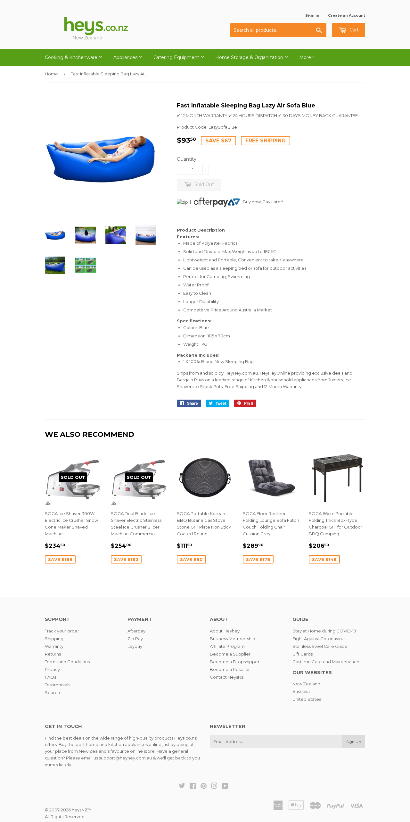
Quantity (186, 159)
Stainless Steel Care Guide (320, 646)
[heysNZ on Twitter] (182, 786)
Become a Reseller (230, 669)
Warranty (54, 646)
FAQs (50, 677)
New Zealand (306, 683)
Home (51, 73)
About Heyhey (225, 630)
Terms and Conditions (67, 661)
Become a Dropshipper (234, 661)
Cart (353, 30)
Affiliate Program (227, 646)
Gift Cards (302, 654)
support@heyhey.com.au (125, 757)
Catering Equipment (177, 57)
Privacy (52, 669)
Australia (301, 691)
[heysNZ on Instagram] (214, 786)
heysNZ (79, 809)
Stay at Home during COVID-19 (324, 630)
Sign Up (353, 741)
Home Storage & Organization (249, 57)
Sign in (312, 15)
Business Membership (232, 638)
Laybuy (134, 646)
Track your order (62, 630)
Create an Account (346, 15)
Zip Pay (135, 638)
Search (52, 692)
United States (306, 699)
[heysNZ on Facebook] (192, 786)
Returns (53, 654)
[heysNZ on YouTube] (225, 786)
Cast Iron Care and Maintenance (325, 661)
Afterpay (136, 630)
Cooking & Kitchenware (72, 57)
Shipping (54, 638)
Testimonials (57, 684)
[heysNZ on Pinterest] (203, 786)
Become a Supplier (230, 654)
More (305, 57)
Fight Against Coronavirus (318, 638)
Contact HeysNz (226, 677)
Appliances (126, 57)
